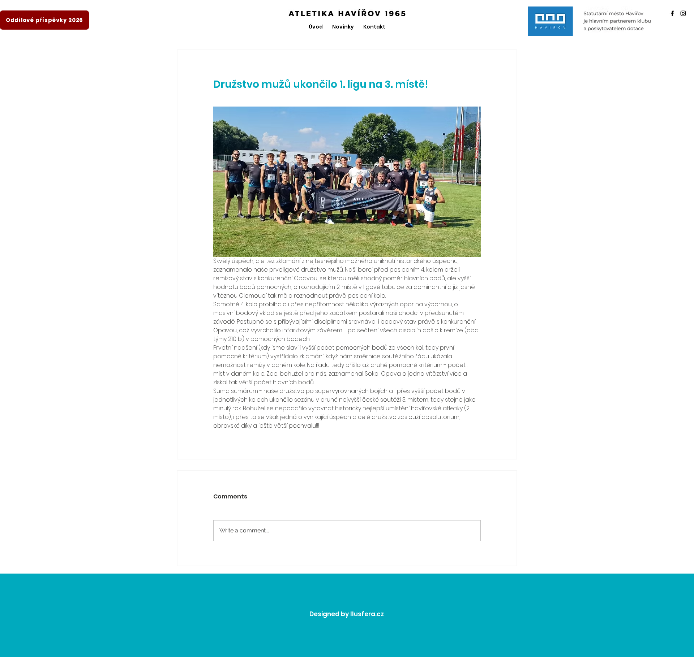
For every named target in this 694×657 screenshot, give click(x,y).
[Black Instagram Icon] (683, 13)
